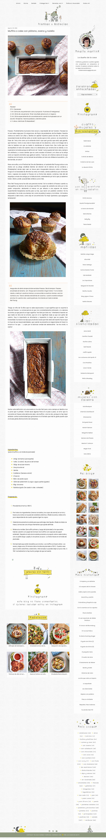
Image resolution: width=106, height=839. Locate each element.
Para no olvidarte (87, 699)
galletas (88, 786)
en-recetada (87, 779)
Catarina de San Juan (87, 162)
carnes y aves (86, 742)
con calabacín (86, 748)
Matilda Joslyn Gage (87, 254)
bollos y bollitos (86, 739)
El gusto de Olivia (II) (87, 646)
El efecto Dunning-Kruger (87, 636)
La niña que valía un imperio (87, 678)
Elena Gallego (87, 265)
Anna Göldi (87, 331)
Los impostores (87, 280)
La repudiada (87, 683)
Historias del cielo (87, 673)
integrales (87, 789)
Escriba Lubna (87, 341)
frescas (96, 783)
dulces (86, 776)
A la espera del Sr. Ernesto (87, 586)
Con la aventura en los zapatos (87, 607)
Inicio (18, 3)
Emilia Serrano (87, 198)
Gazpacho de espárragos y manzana (64, 646)
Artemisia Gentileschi (87, 412)
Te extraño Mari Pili (87, 710)
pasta (96, 801)
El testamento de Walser (87, 662)
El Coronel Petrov (87, 631)
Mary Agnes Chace (87, 296)
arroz (96, 733)
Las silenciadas (87, 689)
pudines (83, 817)
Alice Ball (87, 259)
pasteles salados (88, 804)
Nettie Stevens (87, 301)
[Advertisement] (38, 434)
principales (88, 814)
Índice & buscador (73, 3)
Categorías (44, 3)
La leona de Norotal (87, 208)
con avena (87, 745)
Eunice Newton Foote (87, 270)
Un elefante (87, 146)
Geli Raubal (87, 347)
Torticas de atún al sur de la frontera (21, 674)
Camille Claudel (87, 336)
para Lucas (87, 798)
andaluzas (83, 733)
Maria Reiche (87, 214)
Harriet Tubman (87, 427)
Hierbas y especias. (45, 835)
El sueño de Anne (87, 657)
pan (93, 795)
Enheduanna (87, 417)
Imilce (87, 151)
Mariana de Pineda (87, 438)
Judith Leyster (87, 352)
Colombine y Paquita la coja (87, 602)
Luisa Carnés (87, 368)
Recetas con (57, 3)
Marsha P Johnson (87, 443)
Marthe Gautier (87, 291)
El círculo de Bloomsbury (87, 625)
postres (95, 811)
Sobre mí (86, 3)
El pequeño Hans (87, 652)
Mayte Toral (87, 448)
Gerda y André (87, 668)
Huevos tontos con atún (38, 674)
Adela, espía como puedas (87, 592)
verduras (88, 820)
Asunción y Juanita (87, 597)
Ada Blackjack (87, 406)
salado (94, 817)
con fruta (95, 761)
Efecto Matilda (87, 613)
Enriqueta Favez (87, 422)
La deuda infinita (87, 167)
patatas (82, 811)
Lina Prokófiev (87, 363)
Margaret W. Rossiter (87, 286)
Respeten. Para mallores (87, 704)
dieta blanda (87, 770)
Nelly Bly (87, 219)
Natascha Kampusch (87, 373)
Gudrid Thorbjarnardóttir (87, 203)
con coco (87, 755)
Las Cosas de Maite (73, 835)
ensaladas (82, 783)
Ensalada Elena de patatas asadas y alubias (66, 674)
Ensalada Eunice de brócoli (39, 646)
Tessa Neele (87, 224)
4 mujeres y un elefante (87, 581)
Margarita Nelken (87, 433)
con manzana (88, 764)
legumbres (87, 792)
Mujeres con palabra (87, 694)
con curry (82, 761)
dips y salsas (87, 773)
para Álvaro (83, 801)
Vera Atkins (87, 454)
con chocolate (87, 752)
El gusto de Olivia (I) (87, 641)
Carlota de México (87, 156)
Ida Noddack (87, 275)
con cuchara (87, 758)
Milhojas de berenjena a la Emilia (20, 646)
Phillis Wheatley (87, 378)
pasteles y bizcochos (86, 808)
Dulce (26, 3)
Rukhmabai (87, 141)
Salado (33, 3)
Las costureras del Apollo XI (87, 357)
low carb (82, 795)
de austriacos (86, 767)
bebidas (88, 736)
